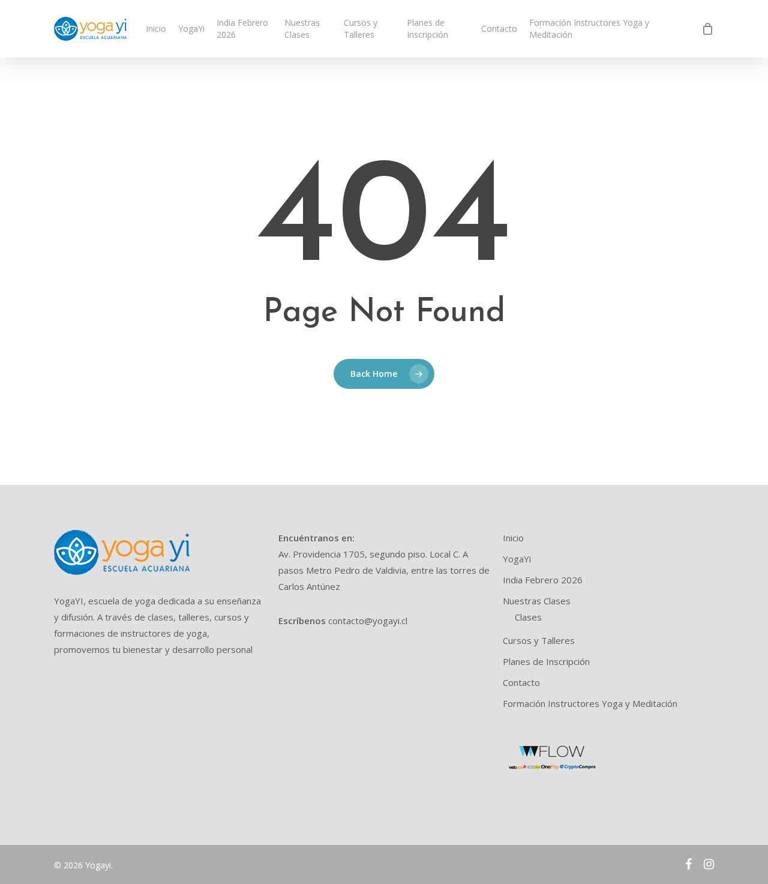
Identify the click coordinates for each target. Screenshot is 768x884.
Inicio (513, 538)
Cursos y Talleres (539, 640)
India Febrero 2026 (543, 580)
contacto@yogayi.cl (367, 621)
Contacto (521, 682)
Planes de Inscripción (546, 661)
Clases (528, 617)
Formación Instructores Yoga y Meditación (590, 703)
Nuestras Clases (537, 601)
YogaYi (517, 559)
